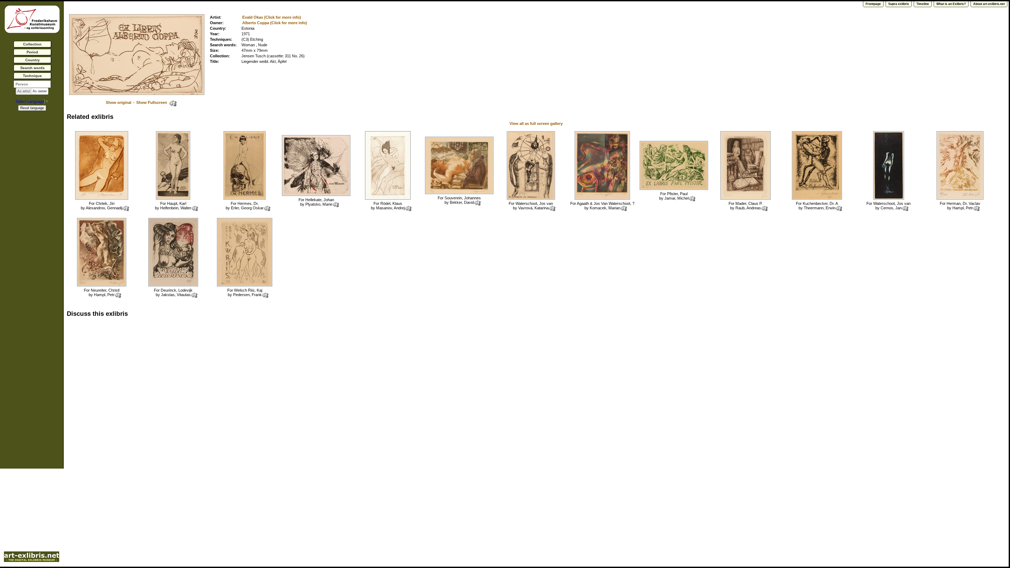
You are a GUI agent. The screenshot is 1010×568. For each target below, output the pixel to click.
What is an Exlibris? (951, 4)
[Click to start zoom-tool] (136, 93)
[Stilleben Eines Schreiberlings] (745, 198)
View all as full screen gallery (536, 123)
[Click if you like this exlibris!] (173, 103)
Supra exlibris (898, 4)
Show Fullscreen (152, 102)
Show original (118, 102)
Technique (32, 76)
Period (32, 52)
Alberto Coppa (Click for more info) (274, 23)
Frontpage (873, 4)
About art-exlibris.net (989, 4)
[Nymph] (888, 198)
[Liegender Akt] (388, 198)
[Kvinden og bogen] (459, 192)
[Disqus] (148, 388)
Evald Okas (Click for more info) (271, 17)
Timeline (922, 4)
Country (32, 60)
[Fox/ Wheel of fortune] (531, 198)
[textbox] (32, 84)
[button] (24, 91)
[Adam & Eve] (602, 198)
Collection (32, 44)
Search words (32, 68)
